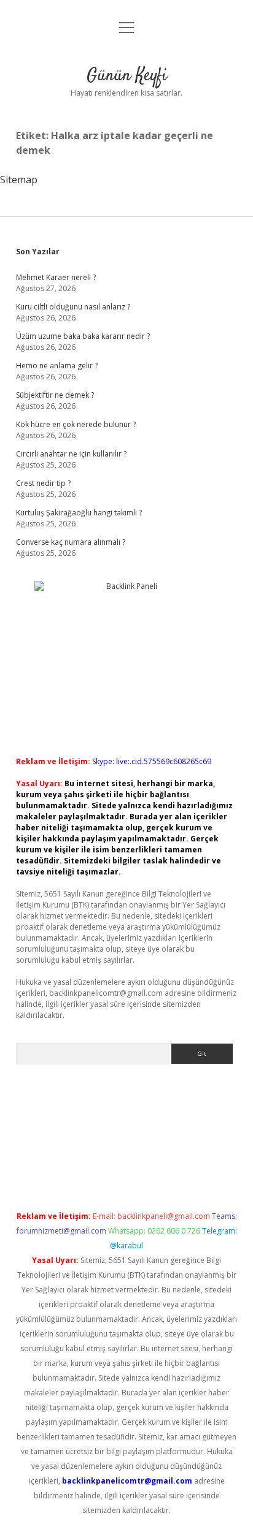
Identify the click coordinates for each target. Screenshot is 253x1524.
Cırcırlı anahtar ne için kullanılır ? (71, 454)
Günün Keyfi (127, 76)
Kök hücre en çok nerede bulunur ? (76, 424)
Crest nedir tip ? (43, 483)
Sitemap (18, 179)
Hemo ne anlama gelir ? (57, 365)
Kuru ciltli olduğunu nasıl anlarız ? (73, 306)
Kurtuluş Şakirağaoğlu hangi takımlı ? (79, 512)
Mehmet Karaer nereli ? (56, 277)
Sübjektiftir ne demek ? (55, 395)
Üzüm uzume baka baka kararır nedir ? (83, 336)
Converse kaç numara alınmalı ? (70, 542)
